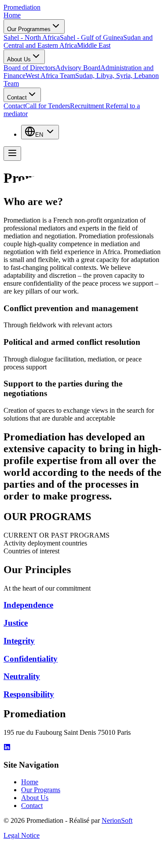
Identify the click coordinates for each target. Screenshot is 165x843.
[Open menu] (12, 153)
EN (39, 134)
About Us (19, 59)
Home (12, 15)
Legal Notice (22, 835)
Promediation (22, 7)
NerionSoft (117, 820)
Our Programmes (29, 29)
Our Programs (40, 789)
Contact (17, 97)
